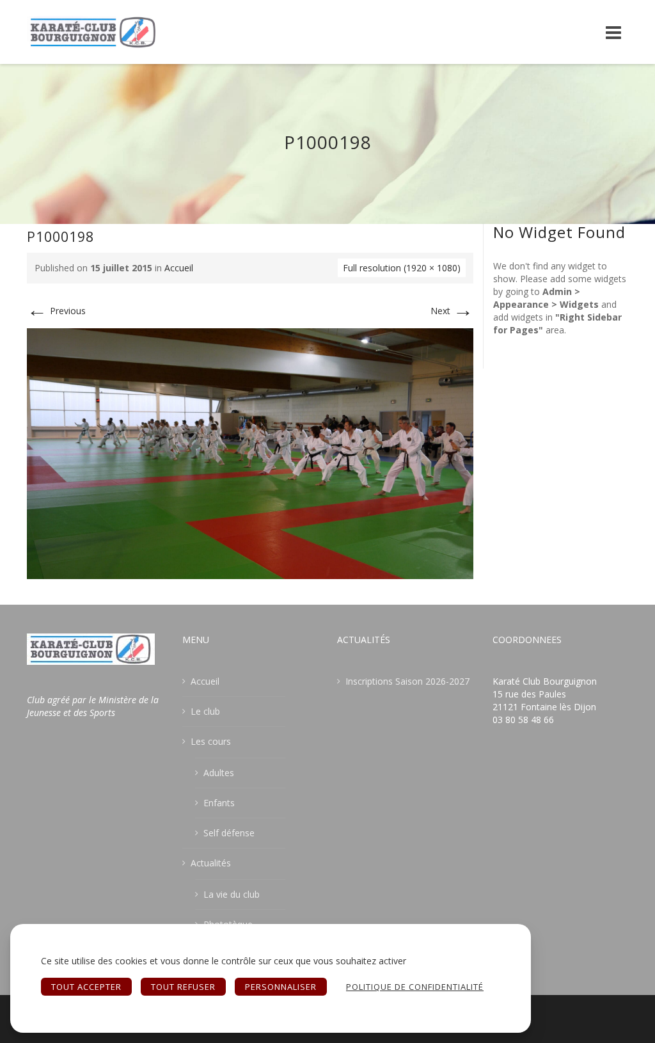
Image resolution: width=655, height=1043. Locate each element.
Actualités (211, 863)
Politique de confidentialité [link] (415, 986)
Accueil (178, 268)
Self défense (229, 833)
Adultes (218, 773)
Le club (205, 711)
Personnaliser (281, 986)
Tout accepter (86, 986)
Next (451, 311)
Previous (56, 311)
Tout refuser (183, 986)
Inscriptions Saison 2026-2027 (407, 681)
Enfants (219, 803)
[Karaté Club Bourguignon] (93, 32)
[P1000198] (250, 453)
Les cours (211, 741)
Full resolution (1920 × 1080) (402, 268)
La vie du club (231, 894)
